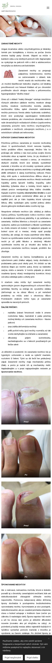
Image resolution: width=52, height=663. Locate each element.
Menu (48, 7)
